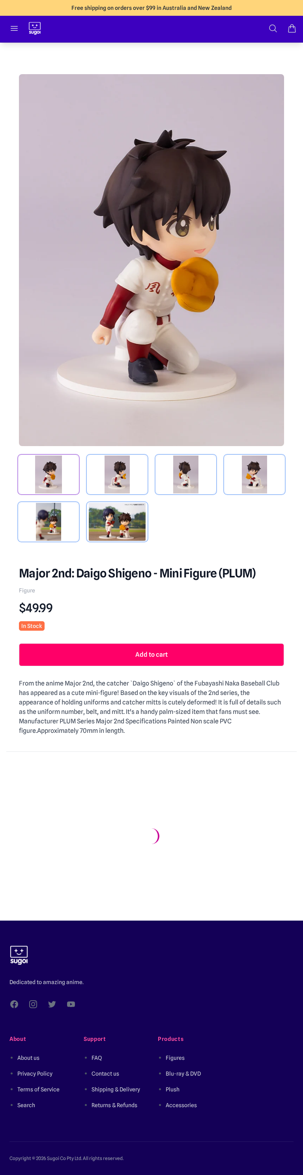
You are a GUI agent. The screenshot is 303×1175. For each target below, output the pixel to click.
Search (26, 1105)
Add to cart (151, 654)
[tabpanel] (151, 260)
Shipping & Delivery (116, 1089)
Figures (175, 1058)
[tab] (48, 474)
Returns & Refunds (114, 1105)
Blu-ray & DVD (183, 1073)
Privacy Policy (34, 1073)
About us (28, 1058)
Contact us (105, 1073)
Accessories (181, 1105)
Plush (173, 1089)
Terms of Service (38, 1089)
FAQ (97, 1058)
